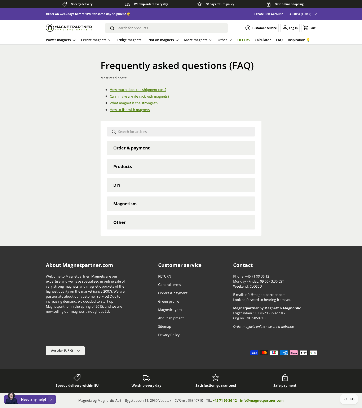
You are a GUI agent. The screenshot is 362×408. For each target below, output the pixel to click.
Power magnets (58, 40)
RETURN (164, 276)
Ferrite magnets (93, 40)
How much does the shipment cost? (138, 89)
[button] (309, 27)
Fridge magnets (129, 40)
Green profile (168, 301)
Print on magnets (160, 40)
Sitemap (164, 326)
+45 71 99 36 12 (225, 400)
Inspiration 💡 (299, 40)
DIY (116, 185)
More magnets (195, 40)
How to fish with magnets (130, 109)
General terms (169, 284)
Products (122, 166)
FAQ (279, 40)
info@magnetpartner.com (262, 400)
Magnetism (125, 204)
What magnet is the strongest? (134, 103)
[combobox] (166, 28)
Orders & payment (172, 293)
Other (222, 40)
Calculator (263, 40)
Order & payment (131, 148)
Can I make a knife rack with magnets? (139, 96)
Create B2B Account (268, 14)
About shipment (171, 318)
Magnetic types (170, 309)
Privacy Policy (169, 335)
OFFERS (243, 40)
